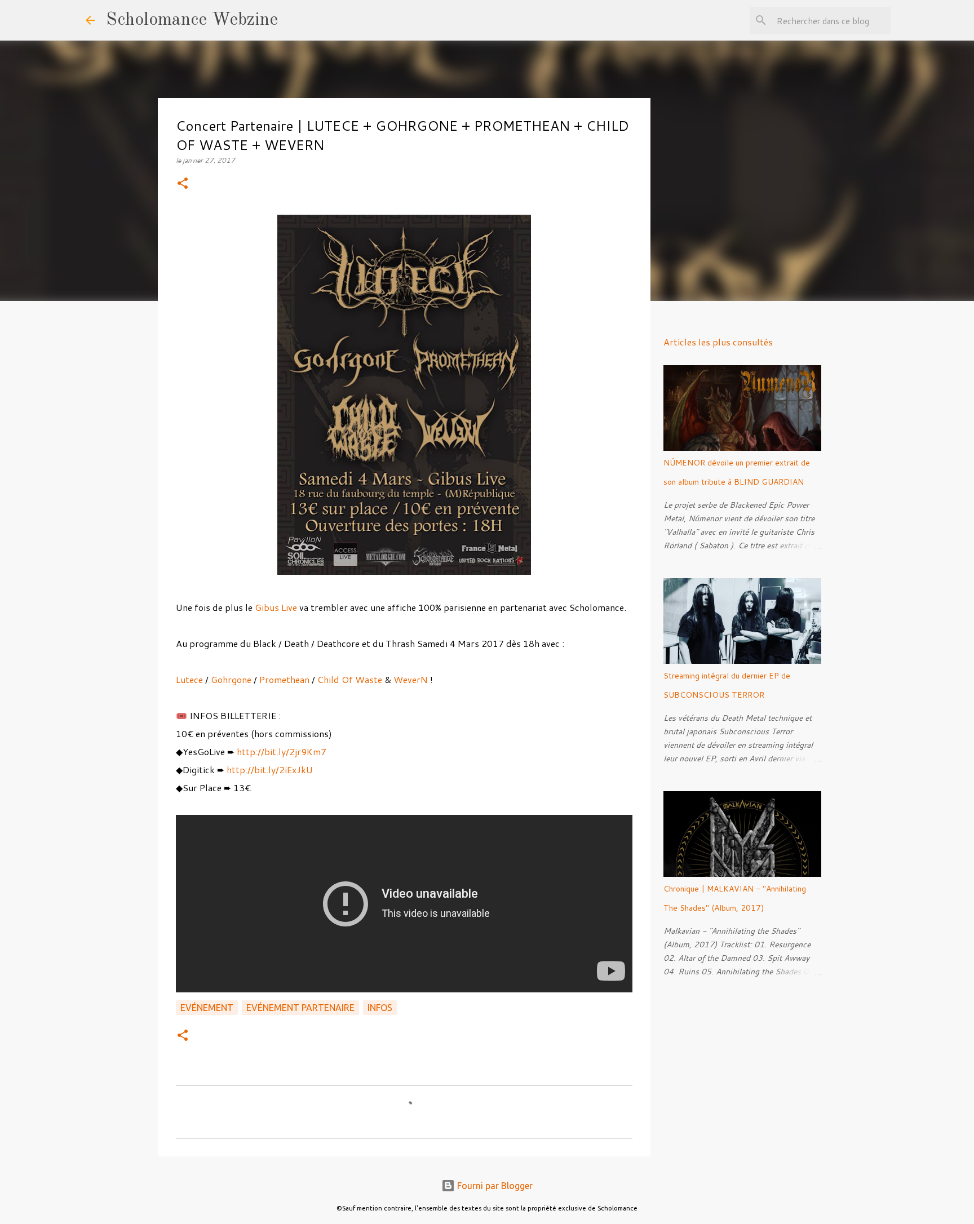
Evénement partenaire (300, 1008)
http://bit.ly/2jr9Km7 (281, 751)
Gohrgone (231, 679)
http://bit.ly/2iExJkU (270, 769)
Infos (380, 1008)
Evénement (206, 1008)
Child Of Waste (349, 679)
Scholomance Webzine (192, 20)
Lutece (190, 679)
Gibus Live (276, 607)
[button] (182, 184)
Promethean (284, 679)
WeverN (410, 679)
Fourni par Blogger (494, 1186)
